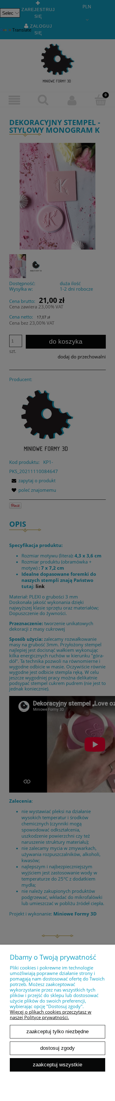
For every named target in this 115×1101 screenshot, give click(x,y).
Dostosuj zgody (57, 1048)
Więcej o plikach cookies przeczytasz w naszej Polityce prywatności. (50, 1014)
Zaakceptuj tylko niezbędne (57, 1031)
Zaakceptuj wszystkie (57, 1064)
